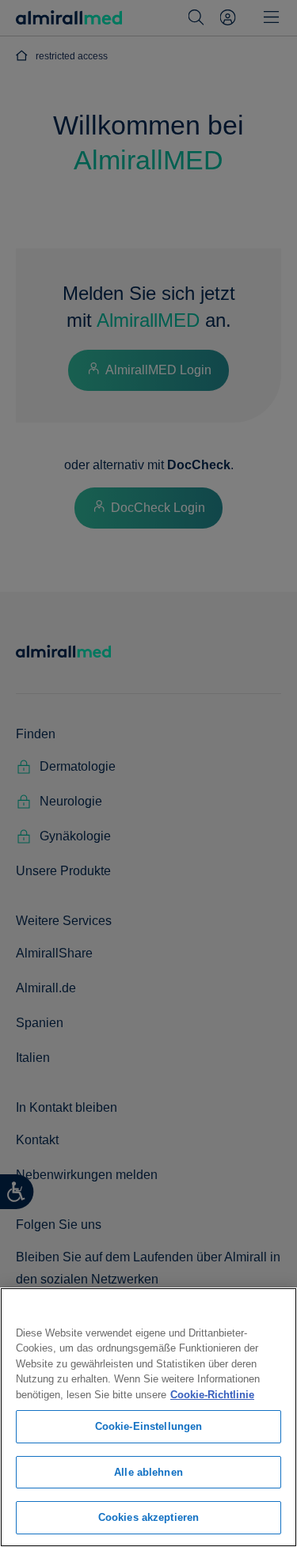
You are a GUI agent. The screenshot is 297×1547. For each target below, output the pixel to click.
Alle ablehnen (148, 1472)
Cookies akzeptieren (148, 1517)
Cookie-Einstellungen (149, 1426)
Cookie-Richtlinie (212, 1395)
